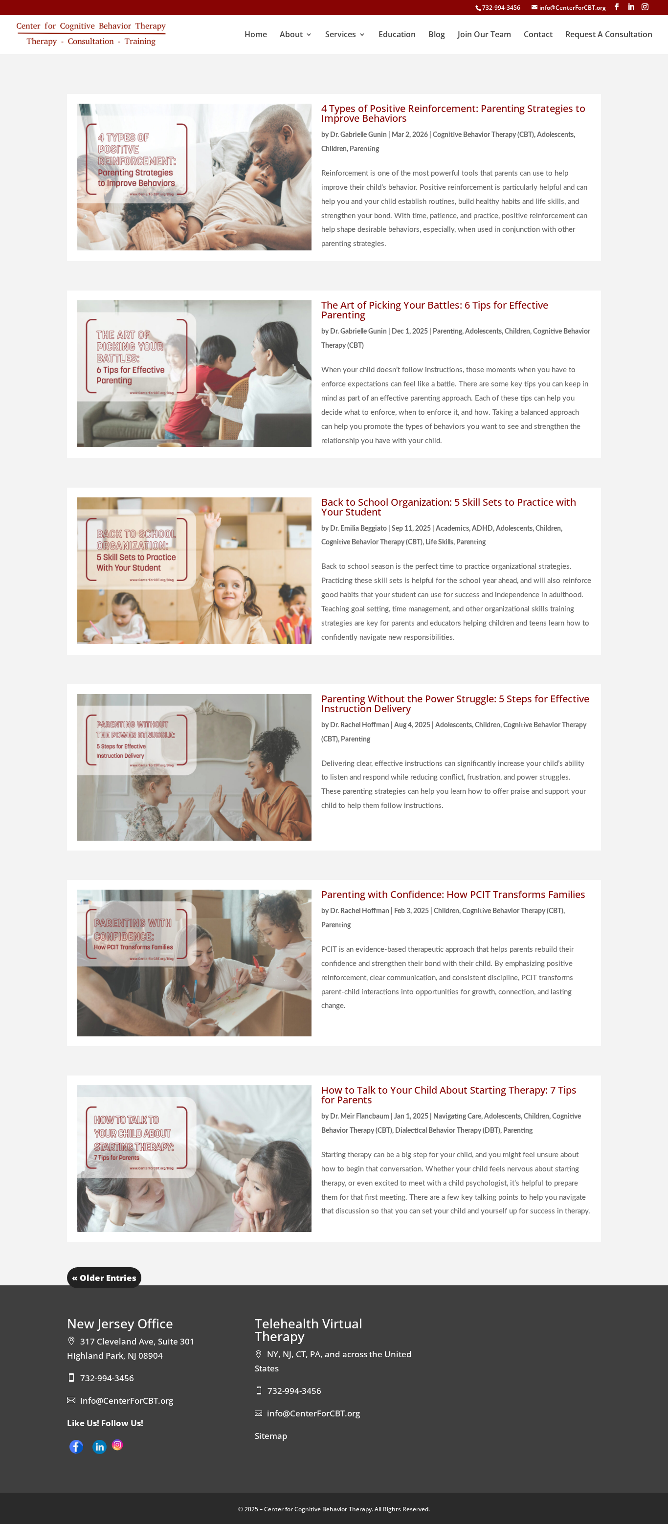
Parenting (364, 149)
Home (256, 35)
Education (397, 35)
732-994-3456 (501, 7)
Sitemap (271, 1435)
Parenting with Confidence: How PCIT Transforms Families (453, 894)
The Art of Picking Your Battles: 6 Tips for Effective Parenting (434, 309)
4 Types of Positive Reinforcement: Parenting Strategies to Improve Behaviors (453, 113)
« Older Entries (104, 1277)
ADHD (482, 528)
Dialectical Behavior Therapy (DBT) (447, 1130)
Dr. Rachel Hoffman (359, 725)
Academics (452, 528)
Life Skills (439, 542)
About (291, 35)
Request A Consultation (608, 35)
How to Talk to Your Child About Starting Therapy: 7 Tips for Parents (449, 1094)
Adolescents (555, 135)
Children (334, 149)
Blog (436, 35)
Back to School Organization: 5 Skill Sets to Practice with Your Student (448, 506)
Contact (538, 35)
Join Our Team (484, 35)
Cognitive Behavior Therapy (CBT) (483, 135)
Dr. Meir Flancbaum (359, 1116)
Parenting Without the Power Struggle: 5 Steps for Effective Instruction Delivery (455, 703)
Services (340, 35)
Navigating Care (457, 1116)
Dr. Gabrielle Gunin (358, 135)
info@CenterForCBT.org (126, 1400)
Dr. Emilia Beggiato (358, 528)
